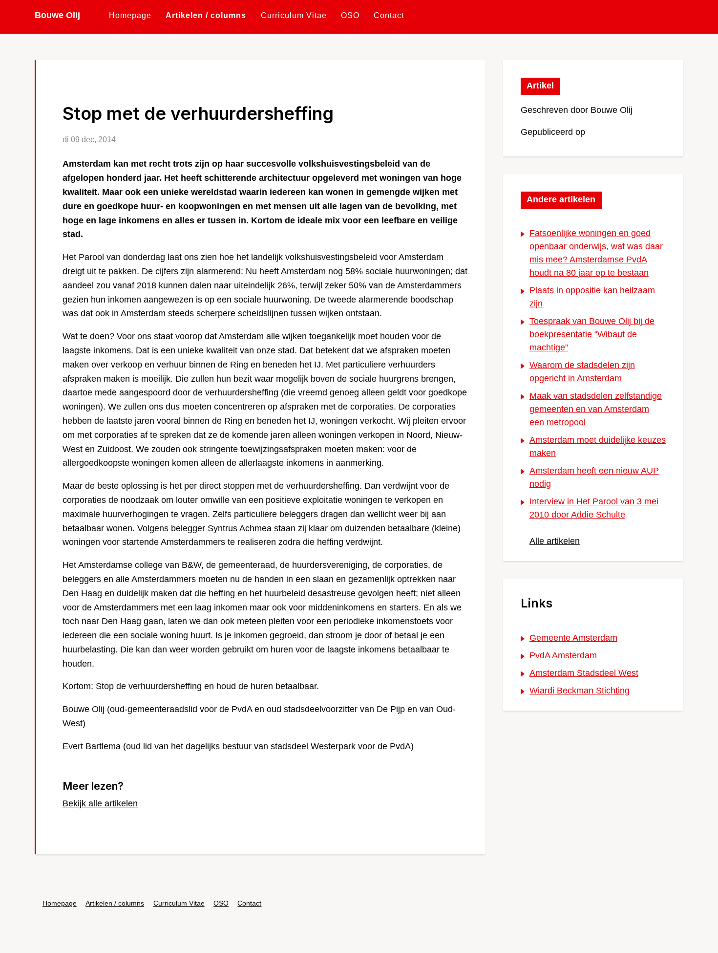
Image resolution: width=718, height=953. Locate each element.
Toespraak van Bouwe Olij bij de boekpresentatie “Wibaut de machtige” (592, 334)
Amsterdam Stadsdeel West (583, 673)
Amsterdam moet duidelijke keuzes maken (597, 446)
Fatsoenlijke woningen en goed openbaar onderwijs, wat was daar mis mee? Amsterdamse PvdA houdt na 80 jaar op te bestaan (596, 253)
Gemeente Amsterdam (573, 638)
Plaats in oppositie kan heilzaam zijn (592, 296)
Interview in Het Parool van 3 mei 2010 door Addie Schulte (593, 508)
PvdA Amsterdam (563, 655)
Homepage (130, 15)
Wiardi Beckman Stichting (579, 690)
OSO (350, 15)
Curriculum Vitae (294, 15)
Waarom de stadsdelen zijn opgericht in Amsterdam (582, 371)
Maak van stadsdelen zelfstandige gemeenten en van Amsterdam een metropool (595, 409)
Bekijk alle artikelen (100, 803)
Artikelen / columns (206, 15)
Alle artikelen (554, 541)
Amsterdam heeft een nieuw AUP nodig (594, 477)
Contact (389, 15)
